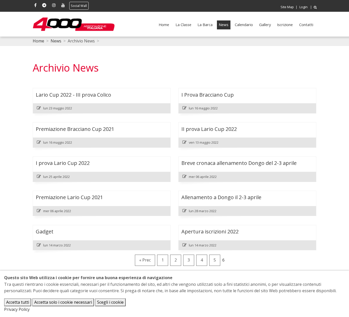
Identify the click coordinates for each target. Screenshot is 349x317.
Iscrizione (285, 24)
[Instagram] (54, 5)
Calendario (244, 24)
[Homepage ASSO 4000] (73, 24)
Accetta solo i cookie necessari (63, 302)
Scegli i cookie (110, 302)
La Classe (183, 24)
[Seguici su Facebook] (35, 5)
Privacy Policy (17, 309)
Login (303, 7)
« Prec (145, 260)
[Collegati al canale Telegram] (44, 5)
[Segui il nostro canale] (63, 5)
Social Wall (79, 6)
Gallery (265, 24)
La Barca (205, 24)
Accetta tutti (17, 302)
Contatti (306, 24)
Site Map (287, 7)
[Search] (315, 7)
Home (164, 24)
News (223, 24)
